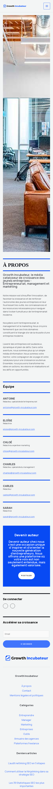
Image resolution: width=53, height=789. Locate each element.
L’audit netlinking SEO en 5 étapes (26, 763)
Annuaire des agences (26, 738)
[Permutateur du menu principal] (47, 6)
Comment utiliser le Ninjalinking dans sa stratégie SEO (26, 773)
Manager (26, 720)
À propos (26, 686)
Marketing (26, 724)
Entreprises (26, 729)
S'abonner (26, 644)
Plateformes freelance (26, 743)
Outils (26, 734)
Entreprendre (26, 715)
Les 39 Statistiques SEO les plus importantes (26, 784)
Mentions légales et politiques (26, 695)
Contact (26, 690)
